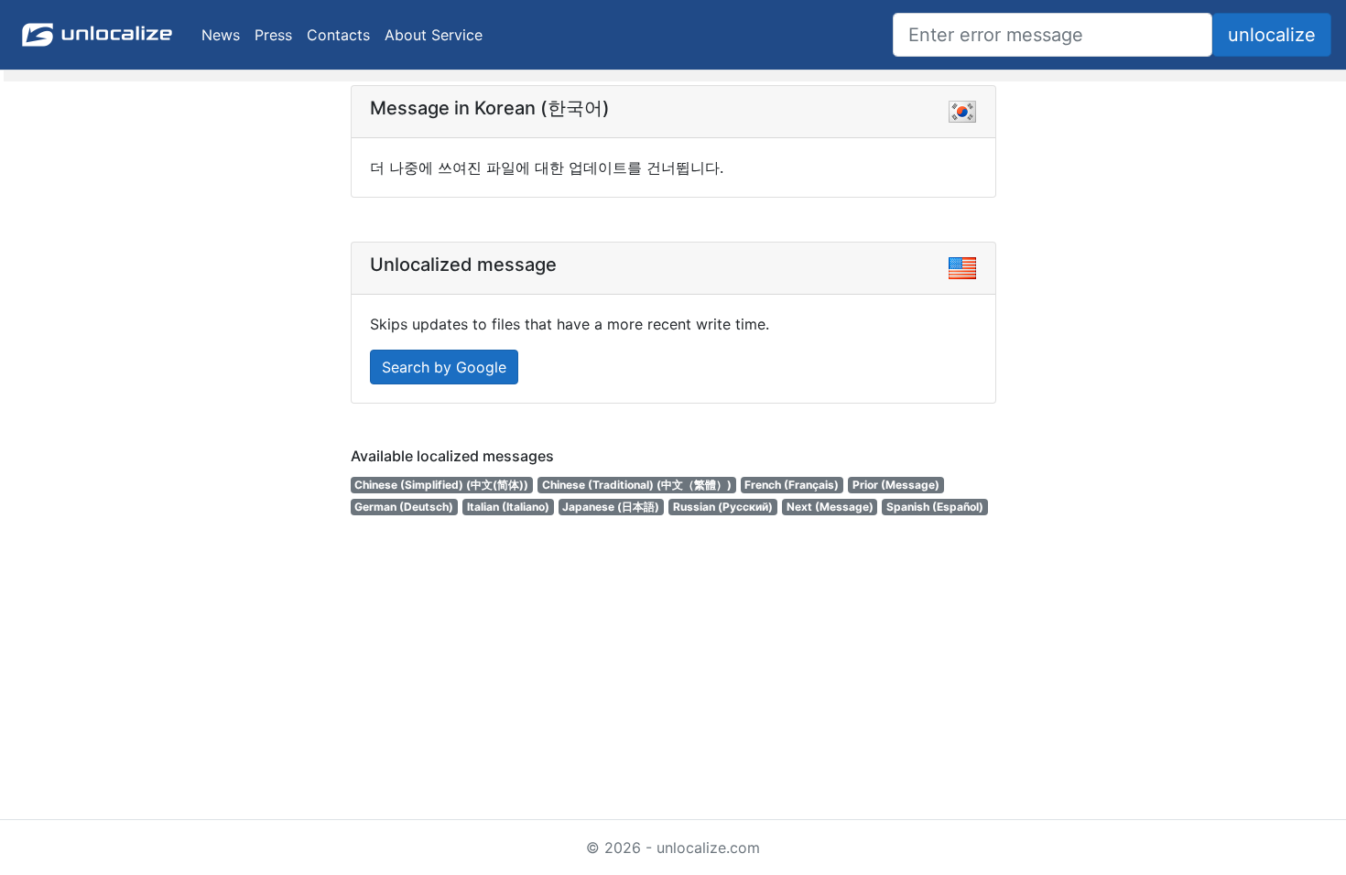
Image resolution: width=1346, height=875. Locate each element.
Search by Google (444, 367)
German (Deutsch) (403, 506)
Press (273, 35)
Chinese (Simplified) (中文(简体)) (441, 485)
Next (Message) (830, 506)
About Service (434, 35)
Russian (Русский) (723, 506)
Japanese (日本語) (610, 506)
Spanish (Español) (934, 506)
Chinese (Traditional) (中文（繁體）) (637, 485)
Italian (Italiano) (508, 506)
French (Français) (791, 485)
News (220, 35)
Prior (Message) (895, 485)
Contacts (338, 35)
